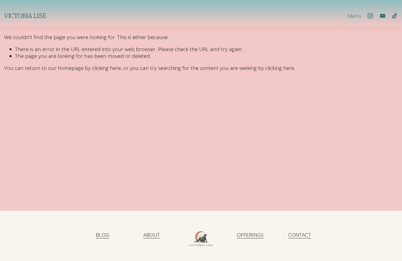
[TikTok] (394, 16)
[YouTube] (382, 16)
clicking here (106, 68)
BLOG (102, 235)
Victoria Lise (25, 16)
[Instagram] (370, 16)
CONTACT (299, 235)
